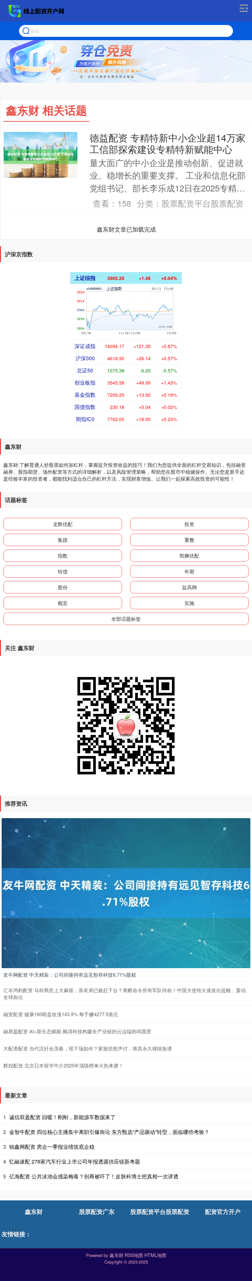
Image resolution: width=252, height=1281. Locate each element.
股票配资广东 (97, 1211)
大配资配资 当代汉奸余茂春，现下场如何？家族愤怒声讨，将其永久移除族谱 (87, 1048)
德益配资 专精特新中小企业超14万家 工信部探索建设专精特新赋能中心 (167, 143)
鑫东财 (34, 1211)
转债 (63, 571)
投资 (189, 523)
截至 (63, 602)
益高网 (189, 587)
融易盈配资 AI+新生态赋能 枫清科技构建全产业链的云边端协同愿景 (77, 1031)
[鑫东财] (37, 11)
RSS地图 (134, 1255)
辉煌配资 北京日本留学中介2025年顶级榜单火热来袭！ (63, 1065)
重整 (189, 539)
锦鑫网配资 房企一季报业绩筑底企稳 (51, 1146)
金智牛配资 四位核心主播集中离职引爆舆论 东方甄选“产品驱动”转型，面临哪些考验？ (109, 1132)
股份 (63, 587)
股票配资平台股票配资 (159, 1211)
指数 (63, 555)
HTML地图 (155, 1255)
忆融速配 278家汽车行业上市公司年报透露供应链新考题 (74, 1161)
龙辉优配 (63, 523)
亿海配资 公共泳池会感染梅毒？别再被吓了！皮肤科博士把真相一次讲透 (93, 1176)
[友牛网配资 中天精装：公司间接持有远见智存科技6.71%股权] (126, 892)
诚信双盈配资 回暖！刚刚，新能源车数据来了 (62, 1117)
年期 (189, 571)
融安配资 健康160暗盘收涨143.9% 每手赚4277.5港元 (60, 1014)
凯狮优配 (189, 555)
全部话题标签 (126, 618)
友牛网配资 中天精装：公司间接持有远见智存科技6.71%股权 (69, 974)
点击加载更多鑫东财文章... (126, 229)
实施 (189, 602)
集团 (63, 539)
